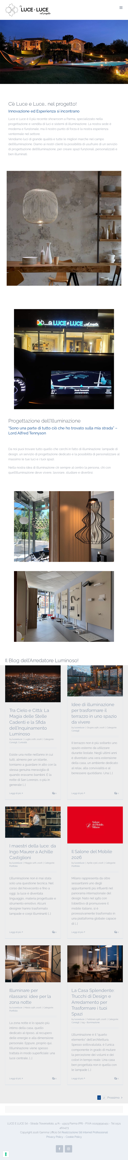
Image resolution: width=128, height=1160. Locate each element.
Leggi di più (15, 793)
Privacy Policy (54, 1136)
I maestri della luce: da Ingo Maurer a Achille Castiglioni (32, 851)
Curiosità (22, 742)
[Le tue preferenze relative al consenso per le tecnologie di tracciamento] (6, 1154)
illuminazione (93, 1022)
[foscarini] (64, 172)
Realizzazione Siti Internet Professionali (85, 1132)
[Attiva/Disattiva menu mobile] (121, 7)
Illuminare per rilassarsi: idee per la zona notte (30, 996)
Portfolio (13, 866)
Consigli (13, 742)
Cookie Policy (74, 1136)
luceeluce (17, 739)
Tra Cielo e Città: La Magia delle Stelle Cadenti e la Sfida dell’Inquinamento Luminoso (29, 722)
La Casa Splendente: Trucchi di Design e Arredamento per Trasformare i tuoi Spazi (93, 1002)
